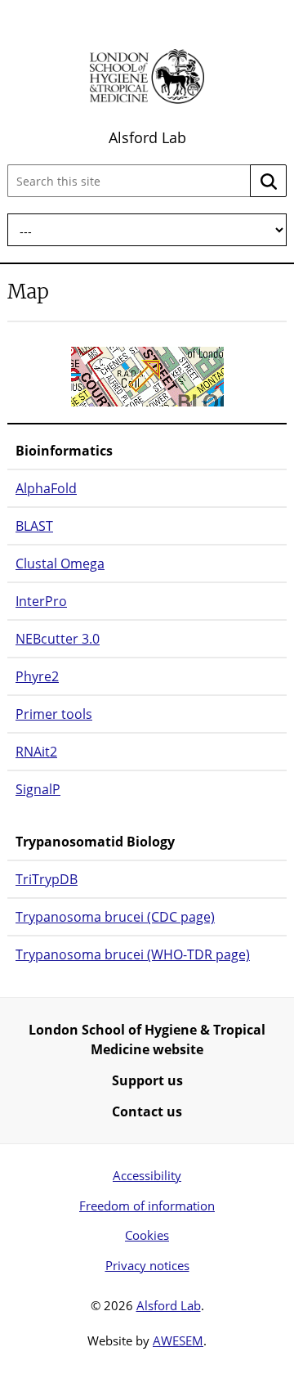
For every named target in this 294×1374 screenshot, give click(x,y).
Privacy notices (147, 1265)
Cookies (147, 1235)
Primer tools (54, 714)
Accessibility (147, 1175)
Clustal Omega (60, 563)
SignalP (38, 789)
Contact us (147, 1111)
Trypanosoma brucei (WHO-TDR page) (133, 954)
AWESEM (178, 1340)
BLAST (34, 526)
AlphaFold (46, 488)
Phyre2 (37, 676)
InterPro (41, 601)
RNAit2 (36, 752)
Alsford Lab (147, 137)
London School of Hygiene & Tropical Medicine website (147, 1039)
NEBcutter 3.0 (58, 639)
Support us (147, 1080)
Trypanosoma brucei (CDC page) (115, 917)
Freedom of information (147, 1205)
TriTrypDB (47, 879)
